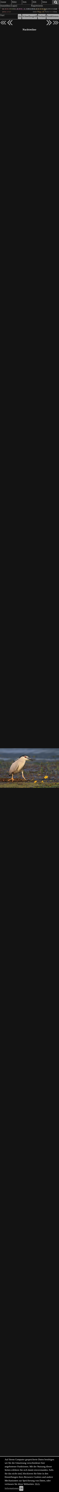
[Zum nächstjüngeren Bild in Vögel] (10, 22)
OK (21, 1488)
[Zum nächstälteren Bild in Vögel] (49, 22)
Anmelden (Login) (8, 5)
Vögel (2, 15)
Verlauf (42, 16)
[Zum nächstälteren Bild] (55, 22)
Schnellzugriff (29, 16)
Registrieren (37, 5)
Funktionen (53, 16)
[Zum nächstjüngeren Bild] (3, 22)
